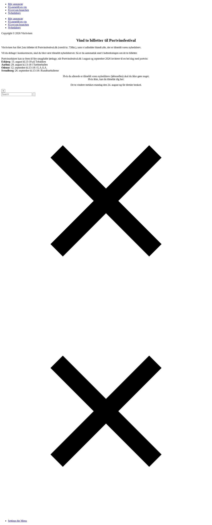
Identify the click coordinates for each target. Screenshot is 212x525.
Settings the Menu (17, 520)
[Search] (34, 94)
